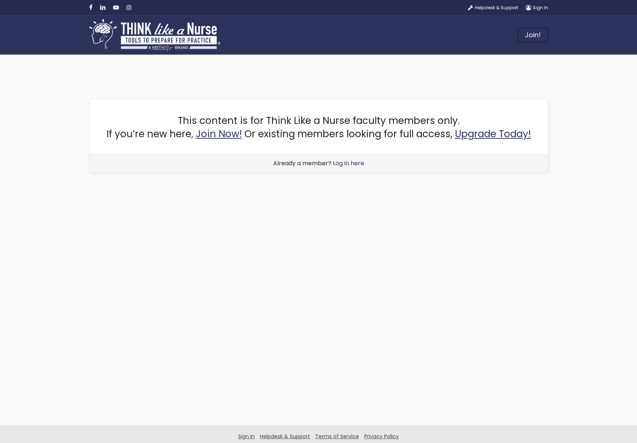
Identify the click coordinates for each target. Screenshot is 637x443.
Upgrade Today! (493, 134)
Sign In (246, 436)
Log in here (348, 163)
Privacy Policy (381, 436)
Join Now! (219, 134)
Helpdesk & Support (285, 436)
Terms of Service (337, 436)
